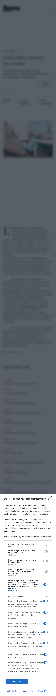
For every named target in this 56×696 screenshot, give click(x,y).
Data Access (28, 691)
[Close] (50, 499)
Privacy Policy (43, 691)
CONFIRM (17, 681)
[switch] (45, 551)
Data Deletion (12, 691)
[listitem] (28, 545)
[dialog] (28, 595)
